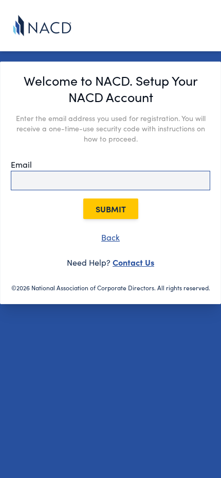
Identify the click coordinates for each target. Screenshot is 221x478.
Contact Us (133, 262)
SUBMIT (111, 208)
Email (21, 164)
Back (110, 237)
